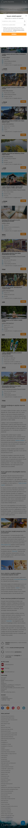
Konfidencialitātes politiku (18, 30)
